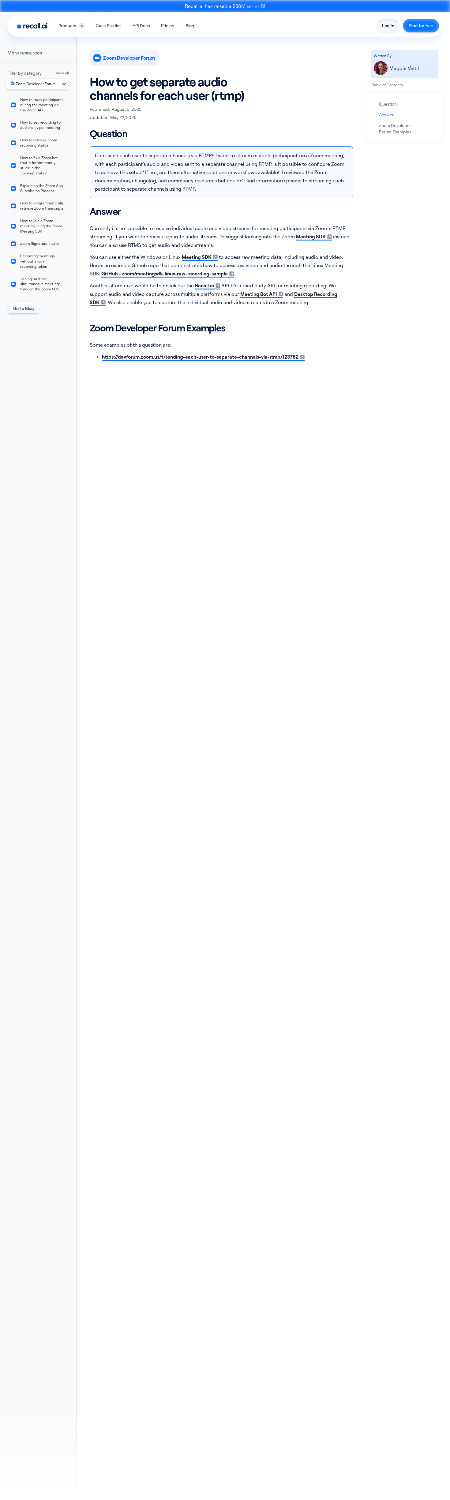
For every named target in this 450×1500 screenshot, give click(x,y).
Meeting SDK (311, 236)
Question (388, 103)
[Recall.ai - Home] (32, 26)
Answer (386, 114)
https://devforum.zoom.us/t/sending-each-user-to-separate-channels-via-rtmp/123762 (200, 357)
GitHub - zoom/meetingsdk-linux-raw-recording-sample (164, 274)
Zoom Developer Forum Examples (395, 128)
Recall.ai (204, 285)
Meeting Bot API (258, 294)
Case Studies (109, 25)
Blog (190, 25)
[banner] (225, 6)
